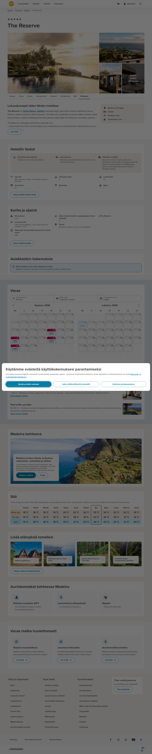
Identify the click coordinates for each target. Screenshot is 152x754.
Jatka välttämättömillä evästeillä (76, 384)
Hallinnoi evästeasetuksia (123, 384)
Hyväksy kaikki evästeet (28, 384)
